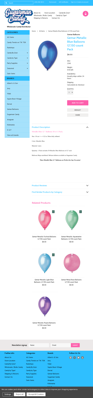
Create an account (82, 2)
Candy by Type (12, 58)
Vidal (9, 94)
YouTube (82, 357)
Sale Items (11, 73)
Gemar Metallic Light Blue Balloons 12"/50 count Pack (44, 281)
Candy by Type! (61, 15)
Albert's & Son (12, 83)
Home (34, 31)
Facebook (70, 357)
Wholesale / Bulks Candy (43, 15)
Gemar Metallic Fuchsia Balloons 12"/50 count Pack (44, 238)
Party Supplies (12, 63)
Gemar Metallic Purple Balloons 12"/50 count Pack (44, 324)
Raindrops (10, 47)
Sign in (73, 2)
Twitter (78, 357)
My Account (52, 2)
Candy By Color (12, 53)
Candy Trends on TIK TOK (16, 42)
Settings (7, 394)
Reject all (19, 394)
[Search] (6, 3)
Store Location (49, 13)
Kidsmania (11, 125)
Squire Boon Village (14, 99)
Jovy (8, 88)
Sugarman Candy (13, 114)
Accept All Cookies (36, 394)
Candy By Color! (64, 13)
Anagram (10, 119)
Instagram (74, 357)
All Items (10, 37)
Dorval (9, 104)
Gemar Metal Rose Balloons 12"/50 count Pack (71, 281)
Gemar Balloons (13, 109)
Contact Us (56, 18)
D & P (9, 130)
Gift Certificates (63, 2)
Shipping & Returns (41, 18)
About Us (37, 13)
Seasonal (10, 68)
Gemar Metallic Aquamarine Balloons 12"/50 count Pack (71, 238)
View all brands (13, 135)
